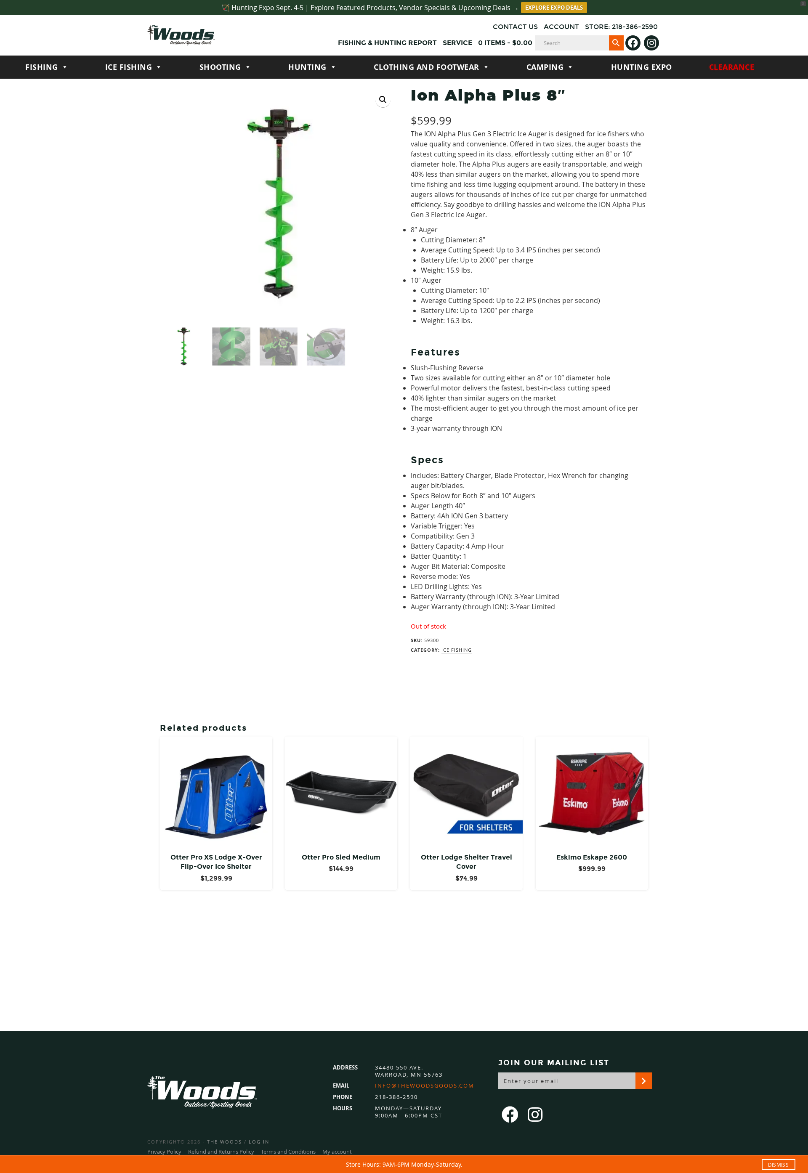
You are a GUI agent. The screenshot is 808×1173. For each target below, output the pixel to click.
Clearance (732, 67)
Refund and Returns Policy (221, 1151)
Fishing (41, 67)
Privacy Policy (164, 1151)
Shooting (220, 67)
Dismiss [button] (778, 1164)
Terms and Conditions (288, 1151)
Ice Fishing (128, 67)
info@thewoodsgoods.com (424, 1085)
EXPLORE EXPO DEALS (554, 7)
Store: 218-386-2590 (621, 27)
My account (337, 1151)
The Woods (224, 1141)
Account (561, 27)
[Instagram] (651, 42)
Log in (259, 1141)
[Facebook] (633, 42)
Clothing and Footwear (426, 67)
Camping (545, 67)
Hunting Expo (641, 67)
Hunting (307, 67)
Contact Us (515, 27)
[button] (383, 100)
